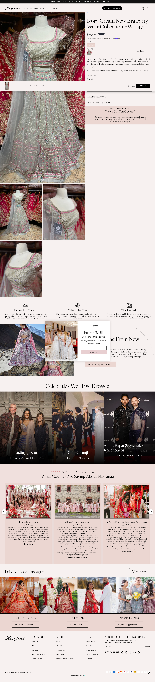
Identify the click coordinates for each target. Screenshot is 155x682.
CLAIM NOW (93, 352)
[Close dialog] (107, 323)
